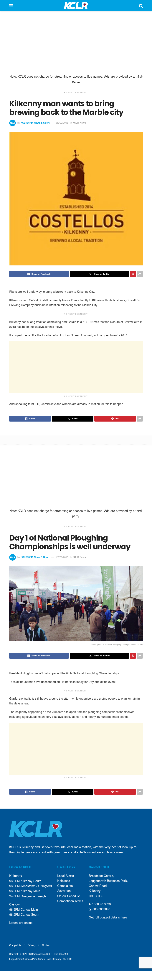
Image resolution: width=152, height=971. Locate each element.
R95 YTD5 (96, 895)
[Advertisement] (76, 43)
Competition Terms (70, 900)
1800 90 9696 (101, 904)
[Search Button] (141, 5)
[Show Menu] (11, 5)
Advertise (64, 890)
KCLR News (79, 122)
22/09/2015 (62, 122)
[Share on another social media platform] (140, 274)
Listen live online (20, 922)
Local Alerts (65, 875)
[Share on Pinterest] (133, 274)
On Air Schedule (68, 895)
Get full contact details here (108, 917)
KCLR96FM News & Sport (35, 122)
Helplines (63, 880)
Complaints (65, 885)
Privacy (32, 945)
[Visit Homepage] (76, 5)
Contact (46, 945)
